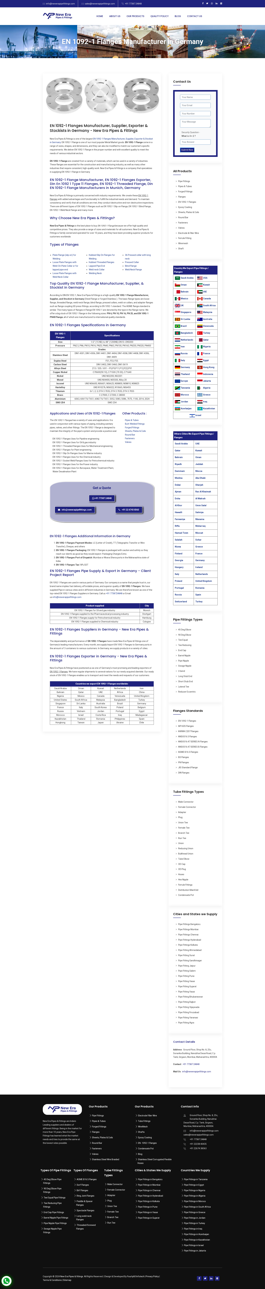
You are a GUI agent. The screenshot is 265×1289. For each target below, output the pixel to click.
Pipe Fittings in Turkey (194, 1223)
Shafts (141, 1132)
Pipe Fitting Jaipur (187, 966)
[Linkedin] (216, 3)
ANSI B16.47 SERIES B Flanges (192, 747)
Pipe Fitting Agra (186, 1022)
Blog (178, 16)
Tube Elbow (183, 859)
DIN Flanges (183, 772)
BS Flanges (183, 757)
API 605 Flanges (186, 726)
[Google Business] (221, 3)
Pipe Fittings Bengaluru (189, 924)
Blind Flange (131, 266)
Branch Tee (183, 833)
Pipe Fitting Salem (187, 971)
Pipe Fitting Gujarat (187, 986)
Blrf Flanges (82, 1190)
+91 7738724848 (114, 593)
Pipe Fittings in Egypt (194, 1185)
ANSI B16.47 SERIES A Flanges (193, 741)
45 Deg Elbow (184, 629)
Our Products (135, 16)
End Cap (182, 650)
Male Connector (186, 802)
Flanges (182, 197)
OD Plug (182, 869)
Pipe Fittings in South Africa (197, 1207)
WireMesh (143, 1126)
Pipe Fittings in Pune (147, 1207)
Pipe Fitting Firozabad (188, 1012)
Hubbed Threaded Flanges (101, 262)
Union (181, 843)
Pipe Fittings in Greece (194, 1212)
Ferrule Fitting (184, 238)
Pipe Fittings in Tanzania (195, 1179)
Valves (128, 442)
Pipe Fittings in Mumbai (149, 1185)
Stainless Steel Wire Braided (105, 1159)
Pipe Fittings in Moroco (195, 1201)
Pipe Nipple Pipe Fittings (55, 1223)
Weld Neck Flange (133, 269)
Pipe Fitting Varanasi (188, 1017)
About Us (114, 16)
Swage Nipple (184, 666)
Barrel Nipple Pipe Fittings (56, 1217)
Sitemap (67, 1280)
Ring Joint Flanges (85, 1196)
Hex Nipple (183, 879)
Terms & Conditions (52, 1280)
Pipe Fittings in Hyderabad (150, 1196)
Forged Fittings (132, 427)
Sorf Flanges (83, 1185)
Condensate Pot (186, 895)
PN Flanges (183, 762)
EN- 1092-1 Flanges (147, 1143)
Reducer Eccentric (187, 692)
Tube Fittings (144, 1121)
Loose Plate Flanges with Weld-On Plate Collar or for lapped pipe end (65, 266)
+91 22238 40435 (198, 1144)
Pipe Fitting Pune (186, 976)
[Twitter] (207, 3)
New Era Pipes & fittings (71, 1276)
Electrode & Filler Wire (188, 233)
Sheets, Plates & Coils (135, 431)
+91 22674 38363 (198, 1148)
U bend (181, 671)
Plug (180, 817)
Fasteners (130, 438)
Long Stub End (185, 676)
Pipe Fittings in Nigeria (194, 1190)
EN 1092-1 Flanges (187, 202)
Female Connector (187, 807)
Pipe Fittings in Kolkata (149, 1201)
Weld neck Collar (97, 269)
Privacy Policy (152, 1276)
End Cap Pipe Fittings (54, 1212)
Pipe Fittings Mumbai (188, 929)
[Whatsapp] (212, 3)
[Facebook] (203, 3)
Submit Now (187, 150)
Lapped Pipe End (97, 266)
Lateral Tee (183, 686)
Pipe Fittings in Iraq (193, 1229)
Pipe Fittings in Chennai (149, 1190)
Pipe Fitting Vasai (186, 981)
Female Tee (184, 828)
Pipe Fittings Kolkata (188, 945)
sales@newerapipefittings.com (100, 3)
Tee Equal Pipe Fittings (54, 1197)
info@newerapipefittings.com (60, 3)
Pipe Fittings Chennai (188, 934)
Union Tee (183, 822)
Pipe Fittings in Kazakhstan (197, 1240)
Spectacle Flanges (85, 1210)
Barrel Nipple (184, 655)
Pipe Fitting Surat (186, 955)
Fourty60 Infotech (135, 1276)
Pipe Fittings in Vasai (148, 1212)
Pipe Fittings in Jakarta (195, 1250)
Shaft (181, 248)
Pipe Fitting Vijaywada (188, 1007)
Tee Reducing (184, 645)
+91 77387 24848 (133, 3)
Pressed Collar (132, 262)
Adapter (182, 812)
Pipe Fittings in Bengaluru (150, 1179)
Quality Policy (159, 16)
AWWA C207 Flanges (188, 731)
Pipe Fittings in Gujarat (148, 1218)
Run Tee (182, 838)
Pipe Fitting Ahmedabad (190, 950)
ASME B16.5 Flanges (188, 752)
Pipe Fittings (184, 181)
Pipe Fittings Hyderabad (189, 940)
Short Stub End (185, 681)
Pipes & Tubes (132, 420)
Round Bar (130, 435)
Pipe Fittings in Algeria (194, 1196)
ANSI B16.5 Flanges (187, 736)
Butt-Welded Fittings (135, 424)
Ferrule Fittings (185, 885)
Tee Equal (183, 640)
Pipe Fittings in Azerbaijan (196, 1234)
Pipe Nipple (183, 661)
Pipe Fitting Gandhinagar (190, 960)
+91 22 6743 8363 (130, 509)
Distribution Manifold (188, 890)
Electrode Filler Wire (147, 1115)
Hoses (181, 874)
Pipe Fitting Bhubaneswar (190, 997)
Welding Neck (95, 273)
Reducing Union (185, 848)
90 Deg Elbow (184, 635)
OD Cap (181, 864)
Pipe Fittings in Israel (194, 1245)
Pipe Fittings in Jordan (194, 1218)
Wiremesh (183, 243)
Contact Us (194, 16)
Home (99, 16)
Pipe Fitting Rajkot (187, 1002)
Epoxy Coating (185, 207)
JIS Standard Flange (188, 767)
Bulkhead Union (185, 853)
